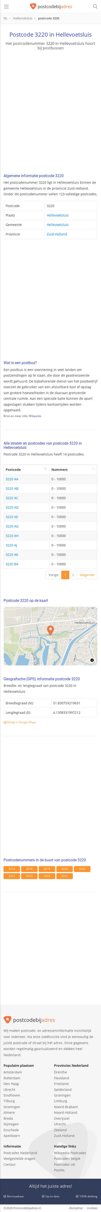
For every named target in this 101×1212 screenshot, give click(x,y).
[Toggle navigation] (6, 6)
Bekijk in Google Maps (21, 722)
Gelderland (63, 1089)
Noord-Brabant (66, 1107)
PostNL (59, 1170)
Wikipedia (35, 416)
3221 (82, 869)
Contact (10, 1164)
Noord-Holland (65, 1112)
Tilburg (9, 1101)
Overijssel (62, 1118)
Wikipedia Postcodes (70, 1153)
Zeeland (60, 1130)
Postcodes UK (64, 1164)
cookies (92, 1208)
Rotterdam (12, 1078)
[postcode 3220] (50, 7)
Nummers (59, 469)
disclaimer (76, 1208)
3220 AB (12, 488)
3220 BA (12, 564)
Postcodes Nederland (20, 1153)
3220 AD (12, 507)
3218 (47, 869)
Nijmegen (11, 1124)
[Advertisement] (50, 112)
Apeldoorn (12, 1135)
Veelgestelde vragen (19, 1158)
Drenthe (60, 1072)
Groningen (12, 1107)
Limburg (60, 1101)
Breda (8, 1118)
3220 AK (12, 554)
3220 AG (12, 526)
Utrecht (9, 1089)
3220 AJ (11, 545)
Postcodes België (67, 1158)
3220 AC (12, 498)
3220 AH (12, 535)
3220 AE (12, 517)
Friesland (61, 1083)
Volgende (87, 575)
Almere (9, 1112)
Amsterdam (13, 1072)
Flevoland (61, 1078)
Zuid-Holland (57, 234)
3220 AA (12, 479)
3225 (64, 876)
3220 (64, 869)
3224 (47, 876)
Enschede (11, 1130)
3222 (11, 876)
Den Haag (11, 1083)
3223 (29, 876)
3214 (11, 869)
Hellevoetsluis (58, 215)
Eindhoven (12, 1095)
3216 (29, 869)
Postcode (13, 469)
